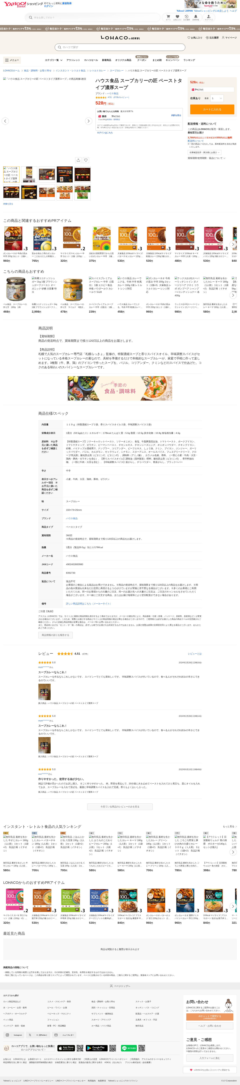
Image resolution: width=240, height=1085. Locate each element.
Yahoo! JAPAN (185, 10)
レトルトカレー (98, 70)
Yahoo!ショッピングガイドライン (123, 1081)
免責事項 (102, 1081)
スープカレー (117, 70)
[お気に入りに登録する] (86, 160)
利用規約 (92, 1081)
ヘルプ (233, 10)
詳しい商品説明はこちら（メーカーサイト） (89, 603)
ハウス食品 (72, 518)
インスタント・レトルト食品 (70, 70)
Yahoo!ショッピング (12, 1081)
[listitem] (25, 1002)
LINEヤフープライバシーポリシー (38, 1081)
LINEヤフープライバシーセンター (71, 1081)
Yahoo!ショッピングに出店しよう (211, 10)
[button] (217, 98)
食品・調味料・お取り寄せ (37, 70)
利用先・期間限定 (113, 119)
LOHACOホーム (11, 70)
